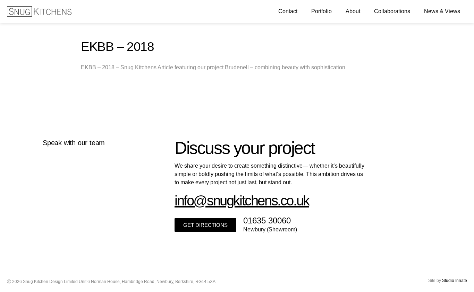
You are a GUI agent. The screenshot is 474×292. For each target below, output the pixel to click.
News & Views (442, 11)
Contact (287, 11)
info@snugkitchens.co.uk (242, 200)
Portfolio (321, 11)
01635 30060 (267, 220)
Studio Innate (454, 280)
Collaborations (392, 11)
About (353, 11)
